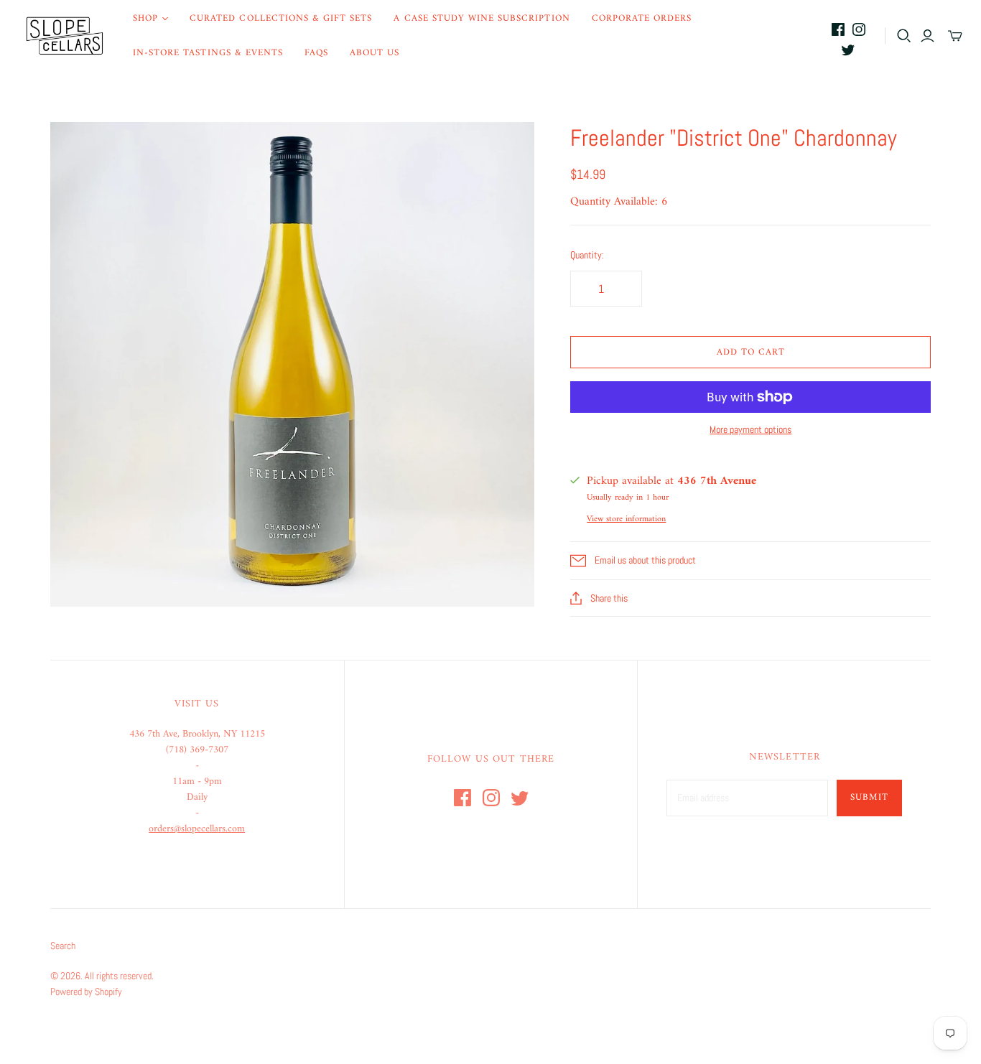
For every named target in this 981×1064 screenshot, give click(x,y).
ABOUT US (374, 53)
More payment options (750, 429)
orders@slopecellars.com (197, 829)
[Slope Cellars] (65, 35)
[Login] (927, 36)
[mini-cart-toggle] (955, 36)
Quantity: (587, 254)
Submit (869, 797)
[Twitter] (848, 49)
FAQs (316, 53)
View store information (626, 519)
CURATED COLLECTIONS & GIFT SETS (281, 18)
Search (62, 945)
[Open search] (904, 36)
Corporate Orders (642, 18)
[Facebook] (838, 29)
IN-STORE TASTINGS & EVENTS (208, 53)
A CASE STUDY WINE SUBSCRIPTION (481, 18)
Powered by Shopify (86, 991)
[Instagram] (858, 29)
